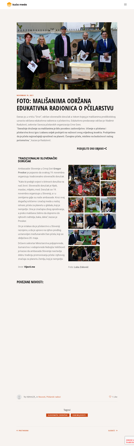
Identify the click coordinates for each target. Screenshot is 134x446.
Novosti (41, 396)
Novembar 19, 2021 (25, 95)
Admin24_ (31, 396)
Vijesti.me (29, 266)
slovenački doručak (58, 415)
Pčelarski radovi (53, 396)
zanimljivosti (79, 415)
